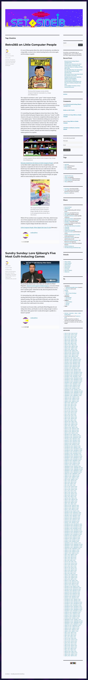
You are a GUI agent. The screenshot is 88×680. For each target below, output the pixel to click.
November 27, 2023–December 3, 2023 (72, 529)
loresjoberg (7, 274)
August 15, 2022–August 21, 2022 (71, 628)
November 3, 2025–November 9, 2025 (72, 382)
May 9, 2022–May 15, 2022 (70, 648)
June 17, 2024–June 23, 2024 (70, 488)
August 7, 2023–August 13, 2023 (71, 553)
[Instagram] (24, 242)
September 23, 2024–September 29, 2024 (73, 467)
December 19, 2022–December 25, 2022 (73, 602)
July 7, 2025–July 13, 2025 (70, 407)
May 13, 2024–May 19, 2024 (70, 495)
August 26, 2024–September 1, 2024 (72, 473)
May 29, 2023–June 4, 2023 (70, 567)
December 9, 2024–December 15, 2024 (73, 451)
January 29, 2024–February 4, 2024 (72, 516)
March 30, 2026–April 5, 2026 (71, 350)
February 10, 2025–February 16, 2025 (72, 437)
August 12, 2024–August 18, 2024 (71, 476)
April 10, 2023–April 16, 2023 (70, 577)
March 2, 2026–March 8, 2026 (71, 356)
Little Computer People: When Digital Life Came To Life (36, 227)
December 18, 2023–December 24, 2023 (73, 525)
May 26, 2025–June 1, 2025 (70, 415)
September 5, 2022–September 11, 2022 (73, 623)
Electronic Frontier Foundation (71, 240)
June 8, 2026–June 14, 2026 (70, 336)
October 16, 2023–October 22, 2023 (72, 538)
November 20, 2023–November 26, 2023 (73, 531)
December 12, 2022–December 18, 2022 (73, 603)
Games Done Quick (68, 231)
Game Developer (68, 207)
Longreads (66, 227)
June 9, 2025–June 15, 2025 (70, 412)
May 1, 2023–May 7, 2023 (70, 573)
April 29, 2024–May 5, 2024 (70, 498)
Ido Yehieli (66, 269)
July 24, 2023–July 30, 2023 (70, 556)
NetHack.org (67, 208)
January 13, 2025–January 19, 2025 (72, 443)
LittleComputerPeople (10, 61)
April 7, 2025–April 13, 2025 (70, 425)
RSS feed (66, 313)
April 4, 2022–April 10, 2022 (70, 655)
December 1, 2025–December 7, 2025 (72, 376)
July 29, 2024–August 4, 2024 (70, 479)
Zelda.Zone (66, 271)
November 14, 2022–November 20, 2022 (73, 609)
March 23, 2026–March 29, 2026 (71, 352)
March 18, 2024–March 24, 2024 (71, 506)
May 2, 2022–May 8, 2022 (70, 649)
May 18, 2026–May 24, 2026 (70, 340)
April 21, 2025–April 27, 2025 (70, 423)
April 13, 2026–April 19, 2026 (70, 347)
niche (6, 57)
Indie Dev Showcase (68, 176)
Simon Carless (67, 261)
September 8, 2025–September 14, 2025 (73, 394)
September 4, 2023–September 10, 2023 (73, 547)
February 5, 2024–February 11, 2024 (72, 515)
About (76, 313)
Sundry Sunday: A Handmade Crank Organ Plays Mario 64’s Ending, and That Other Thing (73, 67)
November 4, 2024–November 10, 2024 (73, 459)
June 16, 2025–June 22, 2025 (70, 411)
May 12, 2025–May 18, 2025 (70, 418)
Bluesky (66, 290)
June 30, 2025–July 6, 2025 (70, 408)
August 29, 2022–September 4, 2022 (72, 625)
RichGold (13, 62)
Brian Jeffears (67, 266)
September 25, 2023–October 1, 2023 (72, 542)
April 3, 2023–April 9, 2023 (70, 579)
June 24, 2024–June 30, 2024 (70, 486)
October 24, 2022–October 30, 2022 (72, 613)
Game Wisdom (69, 301)
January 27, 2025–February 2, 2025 (72, 440)
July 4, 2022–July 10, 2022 (70, 636)
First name (65, 140)
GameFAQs (66, 228)
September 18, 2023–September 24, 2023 (73, 544)
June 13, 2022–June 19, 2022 (70, 641)
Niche (65, 168)
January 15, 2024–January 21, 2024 (72, 519)
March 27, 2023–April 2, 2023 (71, 580)
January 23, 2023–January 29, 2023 (72, 593)
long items (66, 188)
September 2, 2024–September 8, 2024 (73, 472)
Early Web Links (68, 72)
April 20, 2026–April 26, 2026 (71, 346)
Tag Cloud (66, 164)
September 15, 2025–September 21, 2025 (73, 392)
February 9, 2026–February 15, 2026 (72, 360)
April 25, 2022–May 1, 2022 (70, 651)
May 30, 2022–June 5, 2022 (70, 644)
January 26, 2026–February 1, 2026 (72, 363)
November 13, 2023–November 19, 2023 (73, 532)
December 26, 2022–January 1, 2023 (72, 599)
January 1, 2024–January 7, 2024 (71, 522)
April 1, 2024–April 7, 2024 (70, 503)
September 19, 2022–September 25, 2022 (73, 621)
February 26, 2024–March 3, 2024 (71, 511)
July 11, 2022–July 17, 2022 (70, 635)
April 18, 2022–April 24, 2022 (70, 652)
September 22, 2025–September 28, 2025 (73, 391)
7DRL (65, 214)
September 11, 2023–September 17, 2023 (73, 545)
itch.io (67, 291)
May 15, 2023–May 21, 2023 (70, 570)
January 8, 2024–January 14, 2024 (71, 521)
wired (9, 277)
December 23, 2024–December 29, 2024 (73, 449)
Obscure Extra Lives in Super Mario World (73, 74)
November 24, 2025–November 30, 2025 (73, 378)
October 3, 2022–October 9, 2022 (71, 618)
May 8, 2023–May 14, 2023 (70, 571)
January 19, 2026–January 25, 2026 (72, 365)
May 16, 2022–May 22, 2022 (70, 647)
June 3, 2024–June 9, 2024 (70, 490)
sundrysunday (8, 275)
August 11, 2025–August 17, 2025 (71, 399)
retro (9, 57)
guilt (6, 273)
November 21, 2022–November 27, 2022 (73, 608)
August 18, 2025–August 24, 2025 (71, 398)
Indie (65, 166)
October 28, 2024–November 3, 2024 (72, 460)
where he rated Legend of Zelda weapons (38, 285)
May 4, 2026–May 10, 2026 (70, 343)
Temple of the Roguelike (69, 230)
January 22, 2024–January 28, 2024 (72, 518)
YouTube (67, 303)
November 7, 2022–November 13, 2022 (73, 610)
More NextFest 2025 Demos (70, 75)
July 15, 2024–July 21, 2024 (70, 482)
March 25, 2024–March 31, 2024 (71, 505)
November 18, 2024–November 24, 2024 (73, 456)
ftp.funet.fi (66, 213)
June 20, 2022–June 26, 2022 (70, 639)
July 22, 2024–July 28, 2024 (70, 480)
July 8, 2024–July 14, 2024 (70, 483)
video (6, 277)
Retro (65, 167)
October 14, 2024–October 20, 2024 (72, 463)
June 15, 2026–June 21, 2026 (70, 334)
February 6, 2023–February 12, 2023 (72, 590)
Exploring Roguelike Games (72, 287)
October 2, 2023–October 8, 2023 (71, 541)
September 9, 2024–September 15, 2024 (73, 470)
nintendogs (13, 274)
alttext (6, 271)
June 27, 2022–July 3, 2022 (70, 638)
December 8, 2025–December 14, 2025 (72, 375)
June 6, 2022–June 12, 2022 (70, 642)
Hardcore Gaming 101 (69, 246)
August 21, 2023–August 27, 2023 (71, 550)
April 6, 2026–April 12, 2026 (70, 349)
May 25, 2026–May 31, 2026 (70, 339)
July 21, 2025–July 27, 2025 (70, 404)
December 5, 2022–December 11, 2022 (72, 605)
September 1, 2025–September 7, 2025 (72, 395)
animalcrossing (12, 271)
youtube (14, 278)
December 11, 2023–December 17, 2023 (73, 527)
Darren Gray (67, 267)
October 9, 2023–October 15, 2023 (71, 540)
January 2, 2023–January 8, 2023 (71, 597)
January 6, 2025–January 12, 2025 (71, 444)
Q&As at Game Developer (71, 293)
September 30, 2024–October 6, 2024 (72, 466)
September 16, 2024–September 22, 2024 (73, 469)
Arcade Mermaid (68, 180)
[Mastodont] (28, 242)
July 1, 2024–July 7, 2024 (69, 485)
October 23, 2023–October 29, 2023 (72, 537)
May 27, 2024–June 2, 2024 (70, 492)
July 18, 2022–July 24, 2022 (70, 634)
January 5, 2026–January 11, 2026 (71, 368)
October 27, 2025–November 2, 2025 (72, 383)
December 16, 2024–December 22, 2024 (73, 450)
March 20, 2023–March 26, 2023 (71, 582)
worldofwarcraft (8, 278)
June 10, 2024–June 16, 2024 (70, 489)
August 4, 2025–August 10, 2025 (71, 401)
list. (13, 273)
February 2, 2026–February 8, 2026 (72, 362)
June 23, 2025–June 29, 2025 (70, 409)
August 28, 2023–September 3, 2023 (72, 548)
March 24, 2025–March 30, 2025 (71, 428)
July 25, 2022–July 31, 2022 (70, 632)
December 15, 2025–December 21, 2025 (73, 373)
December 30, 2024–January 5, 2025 (72, 446)
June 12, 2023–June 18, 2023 (70, 564)
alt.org (65, 210)
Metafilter (66, 221)
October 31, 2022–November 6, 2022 (72, 612)
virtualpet (11, 64)
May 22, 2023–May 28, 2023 (70, 569)
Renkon (65, 110)
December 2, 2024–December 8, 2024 (72, 453)
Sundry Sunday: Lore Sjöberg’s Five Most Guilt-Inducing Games (30, 254)
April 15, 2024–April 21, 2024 (70, 501)
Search (64, 43)
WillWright (7, 65)
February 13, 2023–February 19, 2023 (72, 589)
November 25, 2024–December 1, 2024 (73, 454)
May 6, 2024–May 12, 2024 (70, 496)
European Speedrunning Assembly (72, 234)
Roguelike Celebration (69, 215)
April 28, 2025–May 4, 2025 (70, 421)
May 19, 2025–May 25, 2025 (70, 417)
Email (64, 145)
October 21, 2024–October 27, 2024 (72, 462)
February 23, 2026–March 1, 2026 (71, 357)
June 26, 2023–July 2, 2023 (70, 561)
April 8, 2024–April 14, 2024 (70, 502)
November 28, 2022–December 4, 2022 (73, 606)
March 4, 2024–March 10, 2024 (71, 509)
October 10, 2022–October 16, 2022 (72, 616)
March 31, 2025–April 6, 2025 (71, 427)
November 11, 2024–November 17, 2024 (73, 457)
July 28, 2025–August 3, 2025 (70, 402)
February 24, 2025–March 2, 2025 (71, 434)
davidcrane (12, 59)
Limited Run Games (68, 218)
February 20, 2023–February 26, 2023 (72, 587)
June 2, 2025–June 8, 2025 (70, 414)
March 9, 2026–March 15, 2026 (71, 355)
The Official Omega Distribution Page (72, 247)
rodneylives (7, 53)
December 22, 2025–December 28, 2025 (73, 372)
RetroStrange (68, 297)
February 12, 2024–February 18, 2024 (72, 514)
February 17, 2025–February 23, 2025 (72, 436)
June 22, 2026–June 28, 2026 (70, 333)
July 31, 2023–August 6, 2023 (70, 554)
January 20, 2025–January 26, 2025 (72, 441)
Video (65, 181)
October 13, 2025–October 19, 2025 (72, 386)
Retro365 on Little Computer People (31, 44)
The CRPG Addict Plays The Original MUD (73, 69)
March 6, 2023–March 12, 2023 (71, 584)
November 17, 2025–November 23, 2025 (73, 379)
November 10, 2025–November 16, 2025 (73, 381)
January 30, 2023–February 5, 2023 (72, 592)
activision (7, 59)
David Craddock (67, 263)
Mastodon (68, 288)
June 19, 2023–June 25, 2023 (70, 563)
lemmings (10, 273)
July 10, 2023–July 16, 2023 (70, 558)
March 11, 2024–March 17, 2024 (71, 508)
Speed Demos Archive (69, 237)
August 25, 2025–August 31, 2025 (71, 396)
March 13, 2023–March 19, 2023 (71, 583)
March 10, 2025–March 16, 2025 (71, 431)
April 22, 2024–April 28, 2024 (70, 499)
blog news (66, 193)
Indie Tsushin (71, 110)
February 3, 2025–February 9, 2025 (72, 438)
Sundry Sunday (67, 178)
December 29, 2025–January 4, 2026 (72, 369)
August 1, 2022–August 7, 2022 (71, 631)
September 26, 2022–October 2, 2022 (72, 619)
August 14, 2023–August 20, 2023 (71, 551)
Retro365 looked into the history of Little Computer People (37, 163)
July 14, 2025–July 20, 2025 (70, 405)
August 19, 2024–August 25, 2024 (71, 475)
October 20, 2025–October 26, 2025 (72, 385)
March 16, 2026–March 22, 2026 (71, 353)
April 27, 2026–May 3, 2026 (70, 344)
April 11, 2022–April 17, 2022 (70, 654)
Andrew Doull (67, 264)
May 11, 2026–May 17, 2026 (70, 342)
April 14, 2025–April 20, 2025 (70, 424)
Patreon (67, 294)
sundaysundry (8, 269)
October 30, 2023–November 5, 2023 (72, 535)
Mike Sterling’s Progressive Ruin (71, 220)
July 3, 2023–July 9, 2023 (69, 560)
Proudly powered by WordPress (17, 674)
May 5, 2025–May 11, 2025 (70, 420)
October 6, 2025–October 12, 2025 (71, 388)
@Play (65, 177)
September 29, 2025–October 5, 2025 (72, 389)
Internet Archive (68, 243)
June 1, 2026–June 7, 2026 (70, 337)
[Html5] (26, 242)
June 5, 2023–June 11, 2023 (70, 566)
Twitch (70, 270)
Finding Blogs (67, 314)
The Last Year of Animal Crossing (71, 71)
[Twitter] (22, 242)
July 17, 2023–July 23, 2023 (70, 557)
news (65, 190)
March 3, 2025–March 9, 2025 (71, 433)
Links (79, 313)
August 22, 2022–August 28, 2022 (71, 626)
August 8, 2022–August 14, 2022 (71, 629)
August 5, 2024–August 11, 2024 (71, 477)
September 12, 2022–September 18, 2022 (73, 622)
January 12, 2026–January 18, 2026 (72, 366)
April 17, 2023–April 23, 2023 (70, 576)
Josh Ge (66, 270)
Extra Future (68, 299)
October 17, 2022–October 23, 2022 (72, 615)
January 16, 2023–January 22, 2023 (72, 595)
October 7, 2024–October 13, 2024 (71, 464)
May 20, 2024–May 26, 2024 (70, 493)
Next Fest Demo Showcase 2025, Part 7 (72, 64)
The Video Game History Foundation (72, 226)
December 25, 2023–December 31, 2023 (73, 524)
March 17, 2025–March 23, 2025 (71, 430)
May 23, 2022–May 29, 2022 (70, 645)
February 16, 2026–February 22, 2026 (72, 359)
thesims (7, 64)
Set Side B (7, 674)
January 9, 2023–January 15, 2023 (71, 596)
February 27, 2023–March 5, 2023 (71, 586)
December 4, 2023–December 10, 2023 (72, 528)
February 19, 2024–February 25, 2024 (72, 512)
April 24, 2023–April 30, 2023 (70, 574)
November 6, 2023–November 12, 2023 (73, 534)
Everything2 (67, 223)
